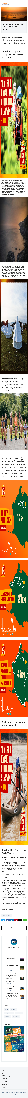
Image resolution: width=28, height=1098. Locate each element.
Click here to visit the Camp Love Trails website (13, 454)
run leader (7, 1016)
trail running (16, 1016)
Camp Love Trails (5, 42)
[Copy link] (25, 920)
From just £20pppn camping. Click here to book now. (12, 54)
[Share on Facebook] (8, 920)
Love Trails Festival (6, 45)
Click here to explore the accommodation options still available (12, 908)
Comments (14, 927)
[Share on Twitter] (3, 920)
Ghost (24, 1092)
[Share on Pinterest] (16, 920)
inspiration (18, 1013)
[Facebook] (13, 1095)
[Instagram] (15, 1095)
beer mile (13, 1009)
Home (3, 1087)
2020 (6, 1009)
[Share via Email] (20, 920)
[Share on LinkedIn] (12, 920)
